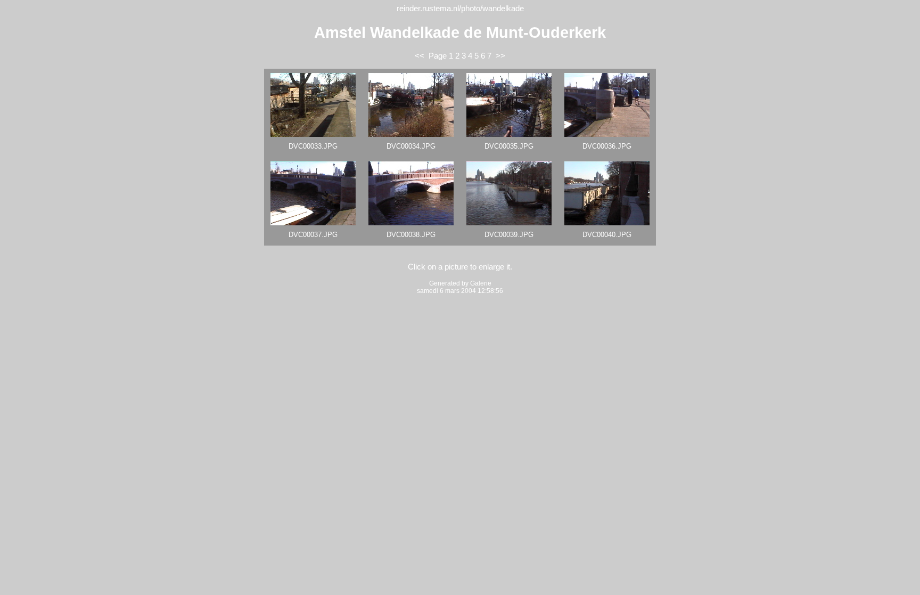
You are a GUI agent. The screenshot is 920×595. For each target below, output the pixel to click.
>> (500, 56)
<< (419, 56)
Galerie (480, 283)
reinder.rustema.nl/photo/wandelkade (460, 8)
